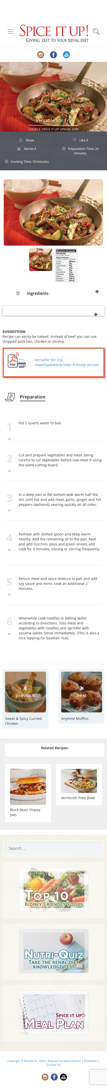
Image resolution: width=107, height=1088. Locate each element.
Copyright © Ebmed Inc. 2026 (26, 1061)
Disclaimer (90, 1061)
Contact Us (53, 1065)
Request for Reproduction (64, 1061)
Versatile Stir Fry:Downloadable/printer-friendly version (67, 362)
